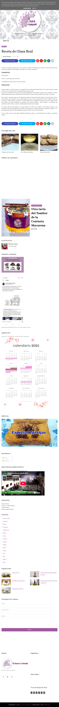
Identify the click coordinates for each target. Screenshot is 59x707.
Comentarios (6, 460)
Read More (34, 224)
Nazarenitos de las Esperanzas (40, 217)
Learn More (27, 8)
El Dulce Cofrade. (26, 704)
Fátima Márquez (7, 56)
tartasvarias (5, 527)
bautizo (4, 547)
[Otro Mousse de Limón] (29, 142)
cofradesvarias (6, 530)
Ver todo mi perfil (12, 246)
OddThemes (47, 704)
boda (4, 556)
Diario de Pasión (5, 504)
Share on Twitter (28, 61)
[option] (29, 217)
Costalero (5, 539)
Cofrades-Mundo (5, 507)
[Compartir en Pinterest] (52, 60)
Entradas (5, 458)
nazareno (5, 541)
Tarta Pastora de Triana (17, 589)
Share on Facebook (10, 61)
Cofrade (4, 524)
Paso (4, 553)
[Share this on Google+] (37, 60)
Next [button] (55, 218)
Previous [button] (3, 218)
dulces (4, 562)
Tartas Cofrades (6, 518)
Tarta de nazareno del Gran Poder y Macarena (48, 582)
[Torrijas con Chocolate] (10, 142)
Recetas (4, 46)
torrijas (4, 550)
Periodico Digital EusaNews (8, 509)
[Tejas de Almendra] (48, 142)
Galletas (4, 544)
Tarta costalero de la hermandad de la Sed (48, 574)
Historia (4, 559)
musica (4, 536)
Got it (34, 8)
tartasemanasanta (36, 209)
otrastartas (5, 521)
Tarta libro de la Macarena (18, 581)
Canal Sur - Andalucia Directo (8, 505)
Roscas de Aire (15, 573)
